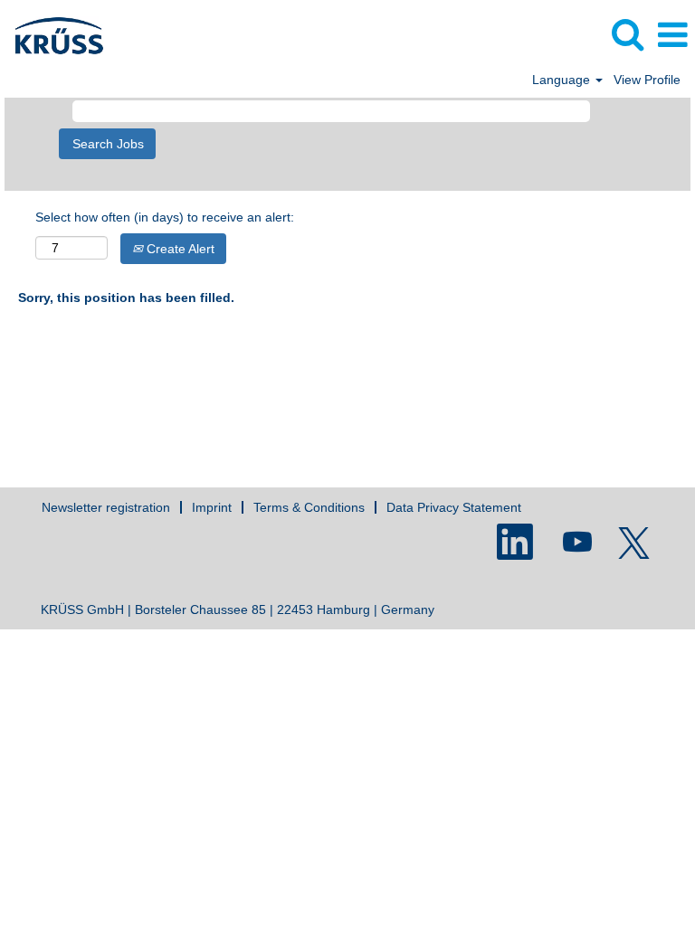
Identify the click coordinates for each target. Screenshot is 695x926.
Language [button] (563, 79)
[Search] (627, 34)
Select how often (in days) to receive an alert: (164, 217)
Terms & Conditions (309, 507)
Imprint (212, 507)
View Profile (647, 79)
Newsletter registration (106, 507)
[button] (672, 35)
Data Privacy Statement (453, 507)
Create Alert (178, 248)
